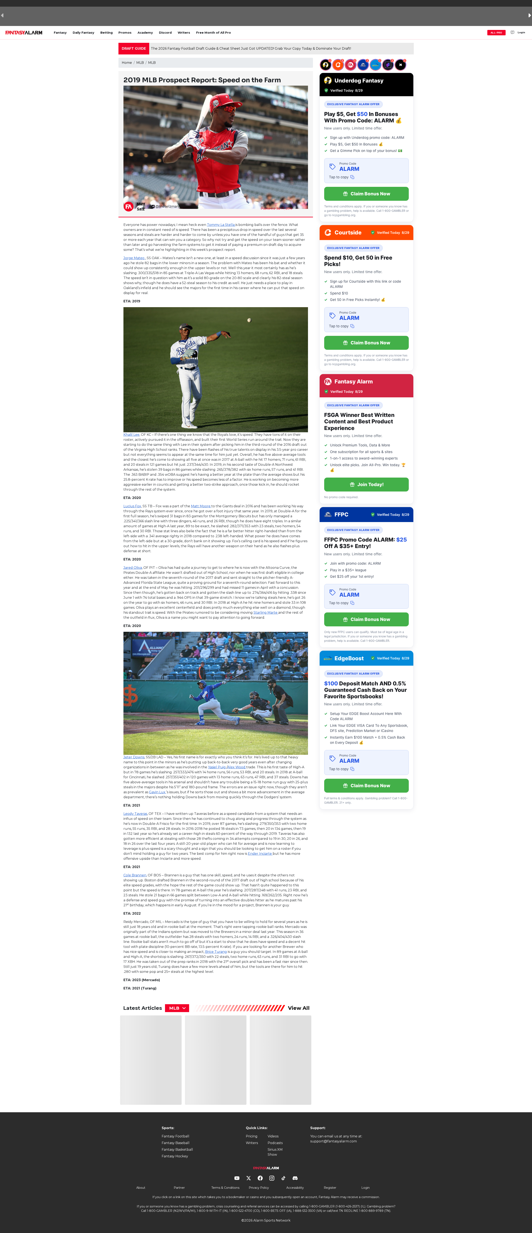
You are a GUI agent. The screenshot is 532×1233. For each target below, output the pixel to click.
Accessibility (295, 1188)
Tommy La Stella (221, 225)
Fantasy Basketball (177, 1150)
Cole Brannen (134, 875)
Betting (106, 32)
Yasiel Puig (217, 767)
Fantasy (60, 32)
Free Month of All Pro (213, 32)
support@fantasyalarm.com (333, 1141)
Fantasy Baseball (176, 1143)
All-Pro (496, 32)
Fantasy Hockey (175, 1156)
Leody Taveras (135, 814)
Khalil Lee (131, 435)
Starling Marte (266, 613)
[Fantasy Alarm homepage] (24, 32)
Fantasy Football (175, 1136)
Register (330, 1188)
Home (127, 63)
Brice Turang (216, 952)
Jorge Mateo (134, 258)
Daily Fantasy (83, 32)
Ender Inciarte (260, 854)
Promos (125, 32)
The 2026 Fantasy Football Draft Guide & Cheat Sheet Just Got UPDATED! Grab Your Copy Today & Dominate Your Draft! (251, 49)
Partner (179, 1188)
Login (521, 32)
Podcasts (275, 1143)
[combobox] (177, 1008)
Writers (184, 32)
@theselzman (167, 206)
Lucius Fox (132, 506)
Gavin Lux (157, 792)
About (140, 1188)
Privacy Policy (259, 1188)
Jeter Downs (133, 757)
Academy (145, 32)
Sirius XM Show (275, 1152)
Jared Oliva (132, 568)
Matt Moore (201, 506)
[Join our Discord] (512, 32)
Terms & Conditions (225, 1188)
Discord (165, 32)
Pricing (251, 1136)
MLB (140, 63)
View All (299, 1008)
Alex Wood (236, 767)
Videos (273, 1136)
